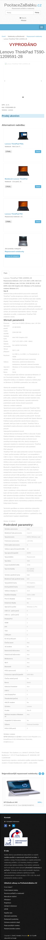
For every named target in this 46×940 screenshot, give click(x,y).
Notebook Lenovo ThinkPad (16, 179)
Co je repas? (8, 887)
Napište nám (8, 913)
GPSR (6, 909)
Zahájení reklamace (10, 906)
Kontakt (19, 935)
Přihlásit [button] (23, 20)
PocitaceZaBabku (23, 5)
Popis (5, 273)
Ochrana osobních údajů (12, 922)
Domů (4, 36)
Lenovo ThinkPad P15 (14, 214)
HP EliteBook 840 (10, 802)
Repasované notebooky (34, 36)
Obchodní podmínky (10, 916)
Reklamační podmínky (11, 919)
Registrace (7, 903)
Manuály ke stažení (10, 896)
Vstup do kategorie (12, 256)
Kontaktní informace (12, 821)
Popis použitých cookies (12, 925)
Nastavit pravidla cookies (12, 928)
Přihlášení (7, 900)
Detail (38, 151)
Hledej (37, 12)
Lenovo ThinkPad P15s (14, 144)
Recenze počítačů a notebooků (14, 893)
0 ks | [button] (24, 18)
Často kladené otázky (11, 890)
